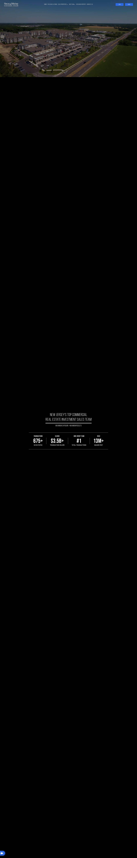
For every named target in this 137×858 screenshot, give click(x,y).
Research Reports (81, 4)
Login (120, 4)
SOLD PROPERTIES (62, 4)
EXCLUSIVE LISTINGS (52, 4)
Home (45, 4)
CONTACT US (90, 4)
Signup (129, 4)
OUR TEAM (71, 4)
